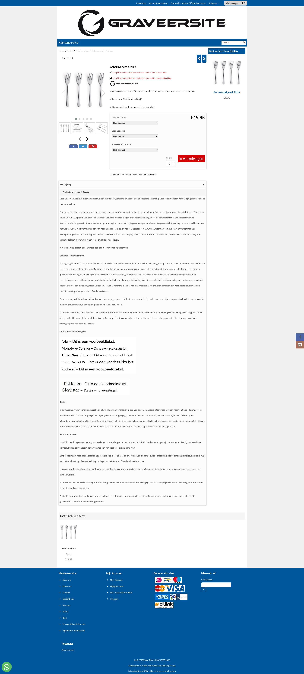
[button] (76, 118)
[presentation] (63, 93)
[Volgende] (204, 59)
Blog (65, 617)
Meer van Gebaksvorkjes (144, 174)
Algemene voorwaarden (74, 630)
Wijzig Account (117, 586)
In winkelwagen (191, 158)
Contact (66, 592)
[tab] (132, 184)
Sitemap (66, 605)
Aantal (169, 157)
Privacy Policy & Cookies (74, 624)
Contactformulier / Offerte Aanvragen (188, 3)
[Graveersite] (124, 85)
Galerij (65, 611)
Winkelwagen (232, 3)
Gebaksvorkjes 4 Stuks (226, 92)
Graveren (67, 586)
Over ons (67, 579)
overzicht (68, 58)
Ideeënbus (141, 3)
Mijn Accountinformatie (121, 592)
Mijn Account (116, 579)
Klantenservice (68, 42)
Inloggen (213, 3)
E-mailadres (206, 579)
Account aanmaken (158, 3)
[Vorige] (199, 59)
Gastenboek (68, 598)
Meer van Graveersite (121, 174)
